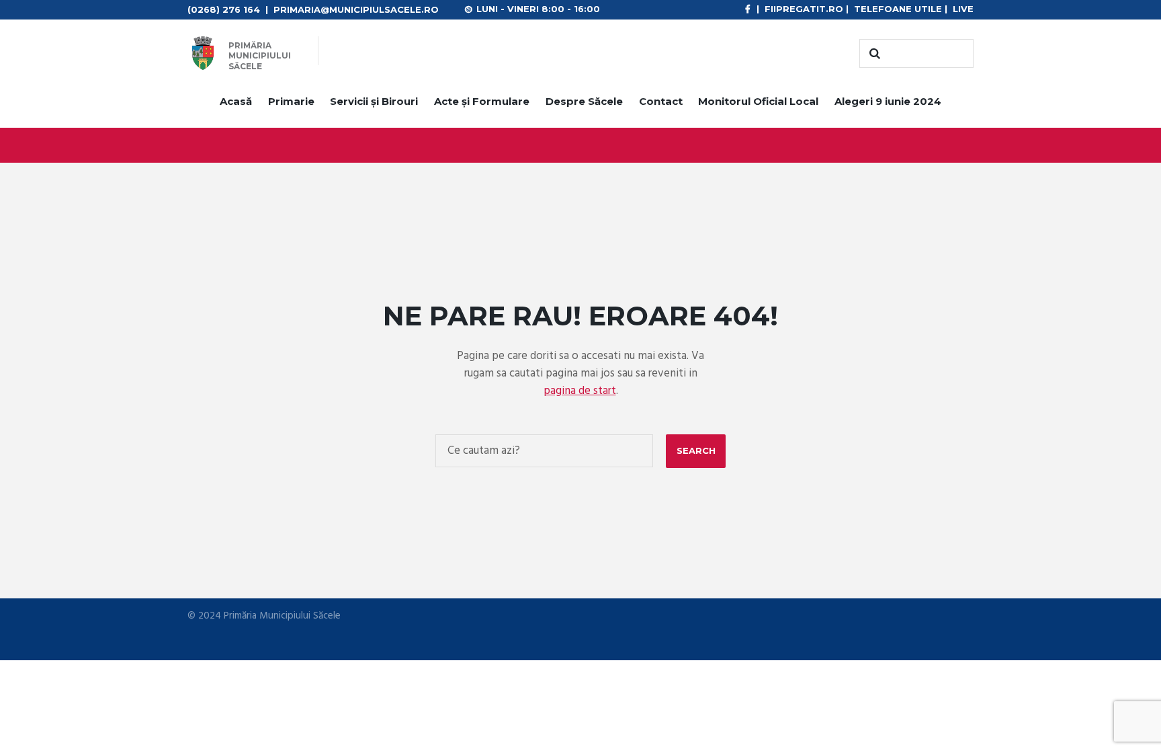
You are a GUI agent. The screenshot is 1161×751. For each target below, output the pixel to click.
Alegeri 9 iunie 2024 (887, 101)
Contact (661, 101)
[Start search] (872, 53)
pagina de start (580, 391)
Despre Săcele (584, 101)
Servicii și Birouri (374, 101)
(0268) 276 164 (223, 9)
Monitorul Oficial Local (758, 101)
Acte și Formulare (481, 101)
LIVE (963, 8)
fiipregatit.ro (804, 8)
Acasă (236, 101)
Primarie (291, 101)
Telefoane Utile (898, 8)
